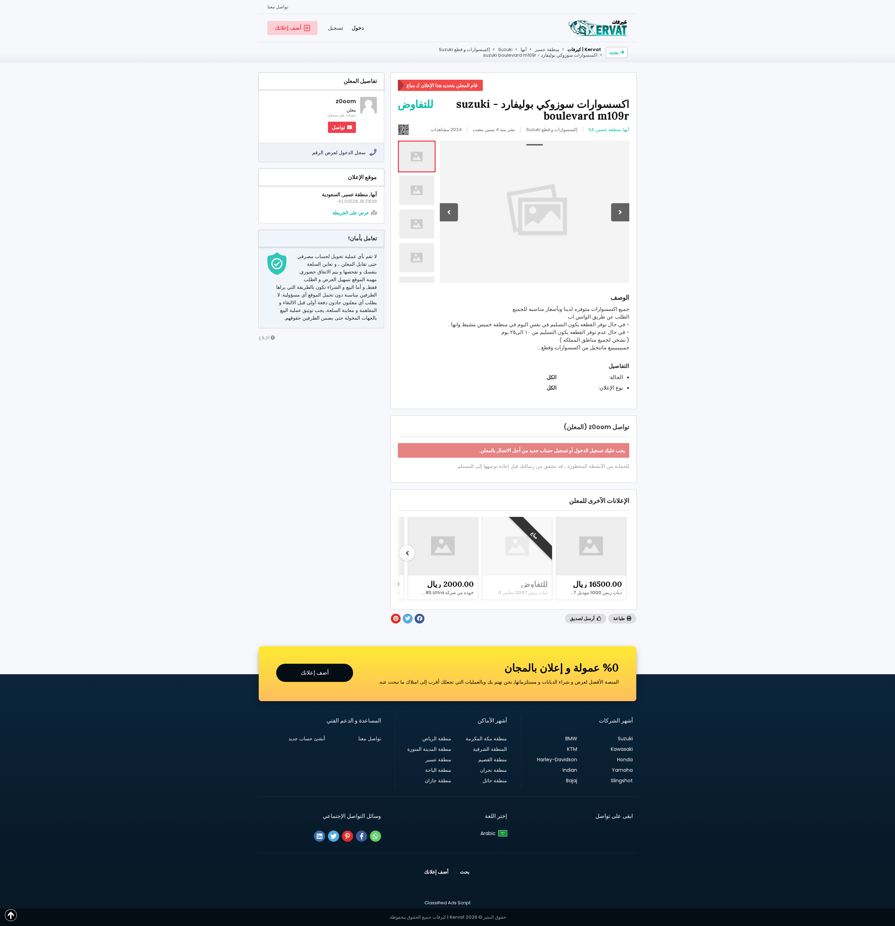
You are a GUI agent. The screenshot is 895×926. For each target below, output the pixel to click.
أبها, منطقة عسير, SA (608, 129)
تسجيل (335, 27)
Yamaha (622, 770)
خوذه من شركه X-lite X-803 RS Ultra (441, 593)
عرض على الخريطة (350, 213)
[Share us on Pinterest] (347, 836)
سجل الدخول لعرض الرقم (339, 152)
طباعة (619, 618)
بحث (614, 52)
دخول (358, 27)
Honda (625, 759)
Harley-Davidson (557, 759)
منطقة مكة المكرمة (486, 738)
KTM (572, 749)
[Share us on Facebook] (361, 836)
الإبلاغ (265, 337)
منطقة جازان (438, 780)
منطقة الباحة (438, 770)
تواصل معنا (277, 6)
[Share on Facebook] (419, 619)
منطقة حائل (494, 780)
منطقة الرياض (436, 738)
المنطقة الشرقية (490, 749)
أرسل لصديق (583, 618)
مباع (534, 535)
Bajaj (571, 780)
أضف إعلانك (315, 673)
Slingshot (622, 780)
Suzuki (625, 738)
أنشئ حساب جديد (306, 738)
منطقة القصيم (492, 759)
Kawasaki (622, 749)
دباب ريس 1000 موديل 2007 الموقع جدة (589, 593)
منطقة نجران (493, 770)
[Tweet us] (333, 836)
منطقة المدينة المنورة (429, 749)
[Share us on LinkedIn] (319, 836)
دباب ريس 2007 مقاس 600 (520, 593)
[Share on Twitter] (408, 619)
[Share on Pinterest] (396, 619)
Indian (570, 770)
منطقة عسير (438, 759)
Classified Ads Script (447, 903)
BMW (571, 738)
